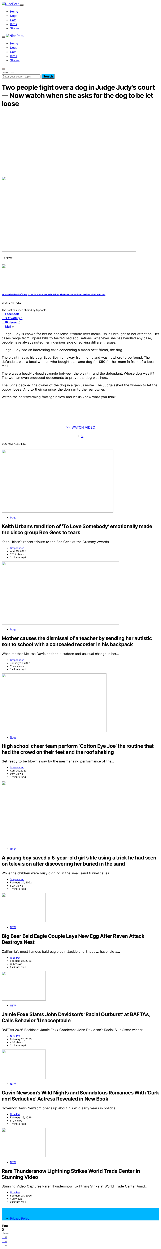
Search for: (8, 72)
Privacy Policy (19, 1218)
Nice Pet (15, 957)
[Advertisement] (80, 141)
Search (48, 76)
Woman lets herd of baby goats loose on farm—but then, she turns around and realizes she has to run (53, 294)
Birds (13, 24)
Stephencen (17, 548)
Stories (14, 28)
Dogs (13, 15)
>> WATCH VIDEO (80, 427)
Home (14, 11)
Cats (13, 20)
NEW (13, 927)
